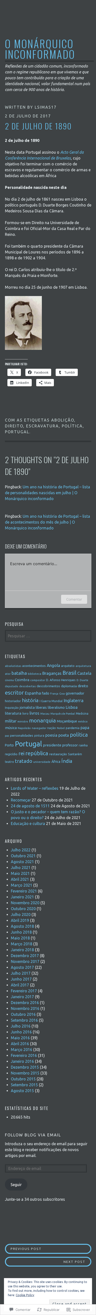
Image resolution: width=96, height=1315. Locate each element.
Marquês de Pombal (62, 713)
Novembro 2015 (25, 1073)
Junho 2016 (21, 1032)
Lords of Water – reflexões (34, 788)
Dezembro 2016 (25, 1002)
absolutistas (13, 665)
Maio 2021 (20, 873)
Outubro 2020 (23, 908)
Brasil (69, 673)
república (36, 753)
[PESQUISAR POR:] (48, 636)
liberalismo (56, 707)
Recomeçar (21, 800)
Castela (84, 673)
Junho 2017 (21, 979)
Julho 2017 (21, 973)
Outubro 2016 (23, 1014)
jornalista (27, 707)
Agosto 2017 (22, 967)
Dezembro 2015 (25, 1067)
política (72, 426)
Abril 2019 (20, 920)
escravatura (42, 426)
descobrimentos (48, 686)
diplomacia (69, 686)
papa (84, 727)
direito (14, 426)
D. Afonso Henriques (61, 680)
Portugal (17, 432)
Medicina (82, 713)
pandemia (73, 728)
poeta (63, 735)
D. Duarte (82, 680)
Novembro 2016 (25, 1008)
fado (45, 693)
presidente (52, 745)
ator (8, 673)
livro (25, 713)
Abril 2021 (20, 879)
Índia (66, 761)
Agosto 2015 (22, 1090)
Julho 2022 (21, 850)
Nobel (61, 728)
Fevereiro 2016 (24, 1055)
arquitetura (83, 665)
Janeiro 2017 (22, 997)
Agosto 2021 (22, 861)
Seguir (16, 1184)
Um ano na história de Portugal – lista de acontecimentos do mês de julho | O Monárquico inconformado (47, 522)
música (11, 728)
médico (83, 721)
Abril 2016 (20, 1043)
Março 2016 (21, 1049)
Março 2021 (21, 885)
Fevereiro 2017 (24, 991)
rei (21, 753)
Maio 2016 (20, 1038)
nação (51, 728)
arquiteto (68, 665)
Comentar (74, 599)
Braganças (52, 673)
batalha (19, 673)
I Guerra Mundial (51, 701)
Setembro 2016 (24, 1020)
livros (34, 713)
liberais (41, 707)
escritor (14, 693)
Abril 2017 (20, 985)
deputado (11, 686)
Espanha (33, 693)
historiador (13, 701)
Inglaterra (73, 700)
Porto (9, 745)
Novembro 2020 (25, 903)
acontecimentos (34, 666)
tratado (23, 761)
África (55, 762)
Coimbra (22, 680)
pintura (39, 735)
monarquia (42, 720)
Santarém (75, 754)
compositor (37, 680)
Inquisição (12, 707)
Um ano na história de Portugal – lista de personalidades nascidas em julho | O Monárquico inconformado (47, 493)
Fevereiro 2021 (24, 891)
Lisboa (72, 707)
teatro (9, 761)
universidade (41, 761)
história (30, 700)
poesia (51, 735)
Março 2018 (21, 944)
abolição (62, 420)
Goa (62, 693)
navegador (39, 728)
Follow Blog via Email (33, 1135)
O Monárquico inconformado (40, 49)
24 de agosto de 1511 (30, 806)
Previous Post (23, 1248)
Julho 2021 (21, 867)
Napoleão (24, 728)
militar (10, 721)
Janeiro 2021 (22, 897)
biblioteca (34, 673)
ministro (22, 721)
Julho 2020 (21, 914)
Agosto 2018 (22, 926)
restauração (58, 754)
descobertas (27, 686)
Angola (53, 665)
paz (7, 735)
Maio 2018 (20, 938)
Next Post (45, 1261)
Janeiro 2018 (22, 950)
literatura (13, 713)
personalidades (21, 735)
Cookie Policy (25, 1295)
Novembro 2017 (25, 961)
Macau (44, 713)
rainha (83, 745)
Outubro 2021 (23, 856)
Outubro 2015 (23, 1079)
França (54, 693)
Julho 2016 (21, 1026)
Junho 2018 (21, 932)
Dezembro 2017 (25, 955)
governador (75, 693)
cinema (9, 680)
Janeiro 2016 (22, 1061)
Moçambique (67, 721)
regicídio (11, 754)
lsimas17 (46, 107)
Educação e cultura (28, 823)
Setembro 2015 (24, 1085)
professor (70, 745)
